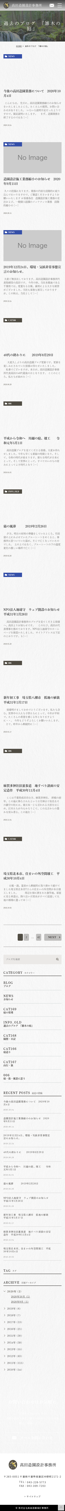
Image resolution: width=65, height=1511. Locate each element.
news (11, 56)
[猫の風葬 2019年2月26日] (32, 504)
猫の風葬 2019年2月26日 (28, 526)
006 (9, 403)
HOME (19, 46)
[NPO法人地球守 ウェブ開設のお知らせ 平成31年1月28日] (32, 588)
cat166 (12, 320)
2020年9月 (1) (20, 1302)
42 (38, 937)
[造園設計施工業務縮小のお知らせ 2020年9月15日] (32, 157)
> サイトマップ (32, 1496)
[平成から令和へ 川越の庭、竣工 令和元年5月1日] (32, 416)
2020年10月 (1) (20, 1296)
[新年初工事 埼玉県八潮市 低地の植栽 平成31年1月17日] (32, 676)
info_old (13, 491)
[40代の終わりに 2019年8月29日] (32, 333)
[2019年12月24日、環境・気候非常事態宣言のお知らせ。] (32, 245)
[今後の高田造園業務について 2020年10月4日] (32, 69)
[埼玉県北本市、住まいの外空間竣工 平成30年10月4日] (32, 852)
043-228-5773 (36, 1482)
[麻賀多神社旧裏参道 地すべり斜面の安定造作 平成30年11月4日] (32, 764)
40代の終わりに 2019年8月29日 (28, 354)
